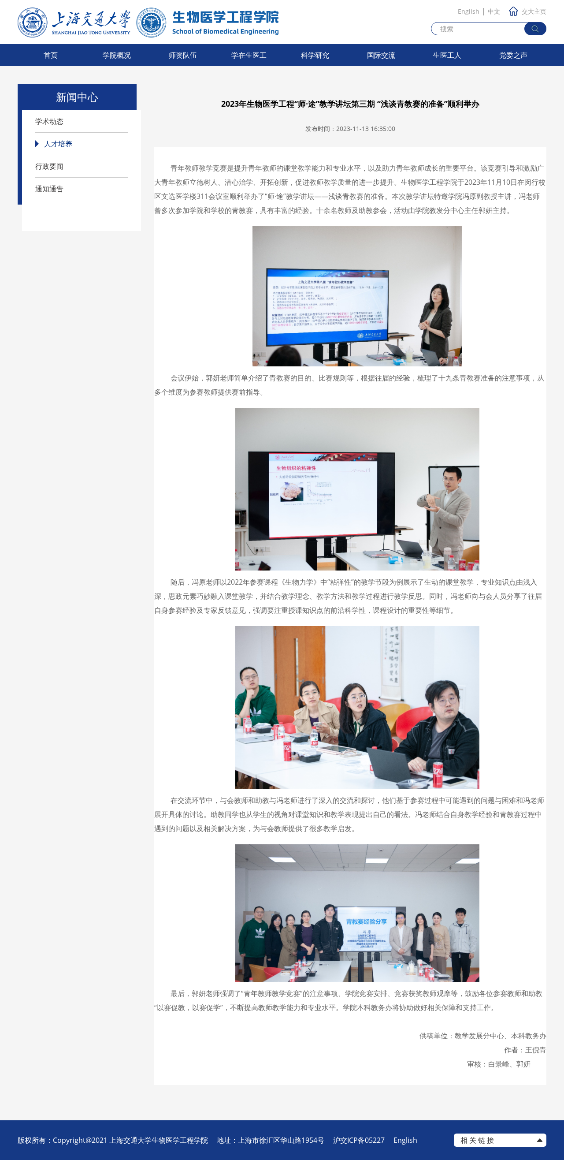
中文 (494, 11)
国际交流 (381, 55)
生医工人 (447, 55)
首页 (51, 55)
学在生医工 (249, 55)
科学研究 (315, 55)
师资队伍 (183, 55)
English (468, 11)
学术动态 (49, 121)
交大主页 (534, 11)
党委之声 (513, 55)
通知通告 (49, 189)
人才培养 (58, 144)
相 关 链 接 (477, 1140)
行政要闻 (49, 166)
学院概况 (117, 55)
